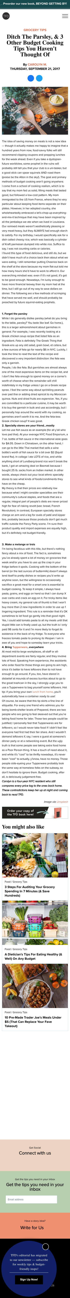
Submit (61, 1199)
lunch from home (43, 692)
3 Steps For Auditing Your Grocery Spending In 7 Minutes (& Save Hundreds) (30, 891)
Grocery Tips (35, 30)
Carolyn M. (37, 65)
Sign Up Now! (29, 1279)
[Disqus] (35, 1083)
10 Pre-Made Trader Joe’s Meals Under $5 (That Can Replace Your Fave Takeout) (33, 1022)
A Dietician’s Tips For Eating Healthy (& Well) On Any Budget (33, 956)
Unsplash (62, 802)
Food (8, 881)
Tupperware (20, 647)
